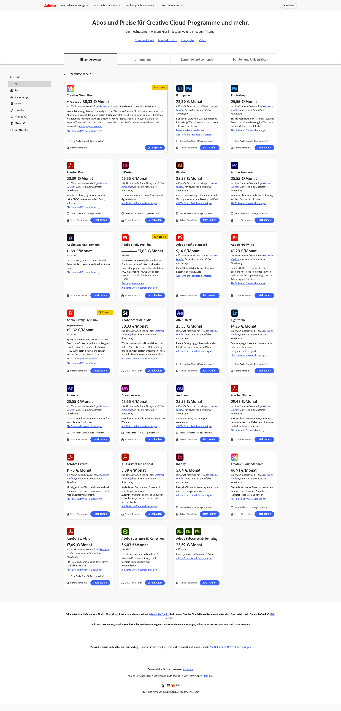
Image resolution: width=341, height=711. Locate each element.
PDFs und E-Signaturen (105, 5)
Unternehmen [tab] (143, 59)
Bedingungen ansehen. (90, 126)
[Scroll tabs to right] (338, 58)
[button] (163, 685)
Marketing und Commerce (139, 5)
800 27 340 (188, 669)
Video (202, 40)
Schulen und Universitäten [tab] (250, 59)
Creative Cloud (144, 40)
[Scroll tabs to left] (3, 58)
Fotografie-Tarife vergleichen (190, 130)
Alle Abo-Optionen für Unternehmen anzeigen (228, 646)
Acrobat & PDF (167, 40)
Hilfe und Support (170, 5)
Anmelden (288, 5)
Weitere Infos (206, 675)
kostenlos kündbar (108, 106)
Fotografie (187, 40)
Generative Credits (159, 614)
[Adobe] (50, 5)
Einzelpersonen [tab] (90, 59)
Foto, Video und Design (73, 5)
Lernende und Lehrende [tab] (197, 59)
